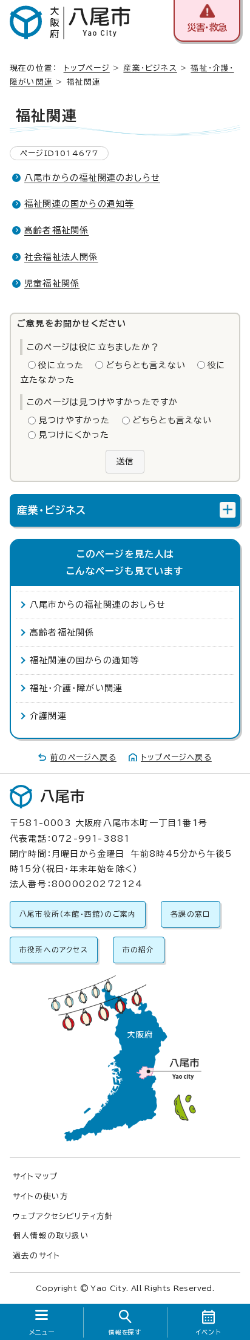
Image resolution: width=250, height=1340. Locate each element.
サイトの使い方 (41, 1196)
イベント (208, 1332)
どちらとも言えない (146, 365)
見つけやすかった (74, 420)
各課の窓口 (191, 914)
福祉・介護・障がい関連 (76, 688)
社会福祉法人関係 (61, 257)
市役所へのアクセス (53, 949)
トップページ (87, 68)
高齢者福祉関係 (56, 230)
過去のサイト (36, 1256)
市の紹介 (139, 949)
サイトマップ (35, 1176)
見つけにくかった (74, 435)
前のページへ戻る (83, 757)
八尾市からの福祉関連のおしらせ (92, 178)
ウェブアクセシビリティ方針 (63, 1216)
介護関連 (48, 716)
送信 (125, 461)
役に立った (61, 365)
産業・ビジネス (150, 68)
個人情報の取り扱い (51, 1236)
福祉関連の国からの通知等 (79, 204)
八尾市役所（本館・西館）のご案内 (77, 914)
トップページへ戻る (176, 757)
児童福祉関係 (51, 283)
